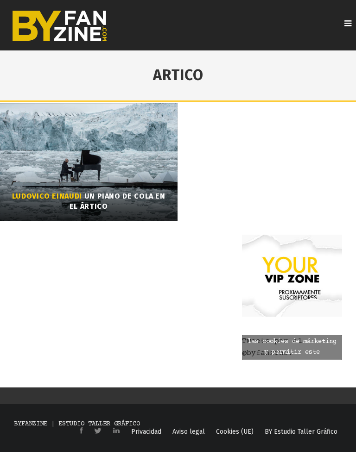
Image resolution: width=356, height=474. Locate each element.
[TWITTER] (98, 431)
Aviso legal (188, 432)
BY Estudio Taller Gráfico (301, 432)
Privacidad (146, 432)
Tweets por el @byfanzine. (289, 347)
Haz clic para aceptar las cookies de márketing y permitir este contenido (292, 347)
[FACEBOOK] (81, 431)
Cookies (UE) (235, 432)
